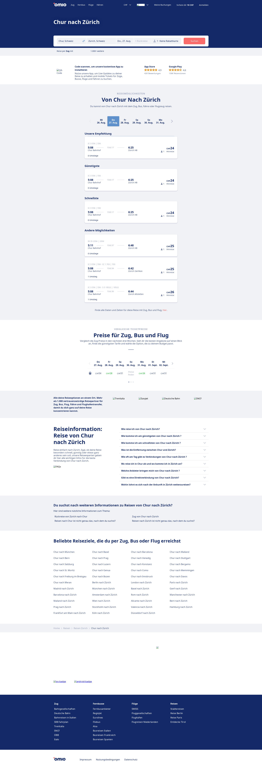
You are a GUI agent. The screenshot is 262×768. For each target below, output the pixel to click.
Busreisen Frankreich (104, 735)
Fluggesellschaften (142, 713)
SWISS (135, 708)
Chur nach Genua (101, 570)
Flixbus (96, 721)
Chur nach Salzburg (63, 564)
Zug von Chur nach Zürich (145, 516)
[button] (125, 41)
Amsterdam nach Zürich (104, 594)
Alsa (95, 726)
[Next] (172, 121)
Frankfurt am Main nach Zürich (69, 612)
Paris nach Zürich (179, 582)
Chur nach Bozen (101, 576)
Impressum (86, 759)
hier (165, 310)
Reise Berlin (176, 713)
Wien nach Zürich (101, 600)
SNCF (57, 730)
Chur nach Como (139, 570)
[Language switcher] (143, 5)
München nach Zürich (103, 588)
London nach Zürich (141, 582)
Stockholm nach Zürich (104, 606)
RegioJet (97, 713)
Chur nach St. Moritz (64, 570)
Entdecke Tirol (178, 721)
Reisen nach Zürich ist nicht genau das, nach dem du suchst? (163, 520)
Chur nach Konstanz (141, 564)
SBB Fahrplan (61, 721)
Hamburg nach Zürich (181, 606)
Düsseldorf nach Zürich (143, 612)
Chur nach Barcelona (142, 551)
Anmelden (204, 5)
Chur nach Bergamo (180, 564)
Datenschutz (130, 759)
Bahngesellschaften (64, 708)
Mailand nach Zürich (64, 600)
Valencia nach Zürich (141, 606)
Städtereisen (177, 708)
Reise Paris (176, 717)
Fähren (100, 5)
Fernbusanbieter (102, 708)
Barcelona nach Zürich (65, 594)
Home (56, 628)
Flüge (90, 5)
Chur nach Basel (100, 551)
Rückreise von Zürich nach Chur (71, 516)
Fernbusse (98, 703)
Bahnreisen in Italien (65, 717)
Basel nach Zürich (140, 588)
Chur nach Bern (61, 558)
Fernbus (81, 5)
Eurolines (98, 717)
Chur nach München (64, 551)
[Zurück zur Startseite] (62, 5)
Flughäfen (137, 717)
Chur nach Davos (178, 576)
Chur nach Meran (62, 582)
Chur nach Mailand (179, 551)
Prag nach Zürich (62, 606)
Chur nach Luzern (101, 564)
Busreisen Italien (102, 730)
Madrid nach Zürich (63, 588)
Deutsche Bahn (62, 713)
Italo (56, 739)
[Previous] (89, 363)
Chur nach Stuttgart (180, 558)
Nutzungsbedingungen (108, 759)
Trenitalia (59, 726)
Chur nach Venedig (141, 558)
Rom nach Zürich (139, 594)
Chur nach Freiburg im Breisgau (69, 576)
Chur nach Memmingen (182, 570)
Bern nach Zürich (178, 600)
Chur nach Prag (100, 558)
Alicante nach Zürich (141, 600)
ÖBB (56, 735)
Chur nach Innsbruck (142, 576)
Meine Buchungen (162, 5)
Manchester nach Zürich (182, 594)
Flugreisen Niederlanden (145, 721)
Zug (72, 5)
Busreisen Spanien (103, 739)
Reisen (66, 628)
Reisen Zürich (81, 628)
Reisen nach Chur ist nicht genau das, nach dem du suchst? (85, 520)
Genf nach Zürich (178, 588)
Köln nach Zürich (101, 612)
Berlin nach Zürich (101, 582)
